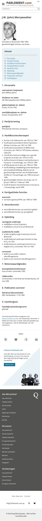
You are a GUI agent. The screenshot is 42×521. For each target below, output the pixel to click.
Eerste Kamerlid (7, 434)
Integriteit (5, 463)
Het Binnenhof (9, 394)
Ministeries (6, 416)
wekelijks (17, 356)
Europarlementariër (9, 441)
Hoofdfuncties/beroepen (16, 63)
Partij (4, 409)
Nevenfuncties (12, 68)
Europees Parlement (9, 484)
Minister (5, 455)
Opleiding (10, 71)
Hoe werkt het (7, 398)
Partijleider (6, 448)
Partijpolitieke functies (15, 66)
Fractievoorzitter (7, 445)
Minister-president (8, 452)
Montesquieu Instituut (25, 5)
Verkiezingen (8, 468)
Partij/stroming (13, 61)
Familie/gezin (12, 78)
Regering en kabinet (9, 413)
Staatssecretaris (7, 459)
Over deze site (17, 496)
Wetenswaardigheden (15, 73)
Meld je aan (9, 364)
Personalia (11, 58)
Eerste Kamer (6, 405)
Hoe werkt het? (7, 430)
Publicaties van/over (15, 76)
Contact (27, 496)
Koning (4, 420)
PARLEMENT (19, 2)
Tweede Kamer (7, 402)
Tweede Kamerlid (8, 437)
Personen (7, 426)
